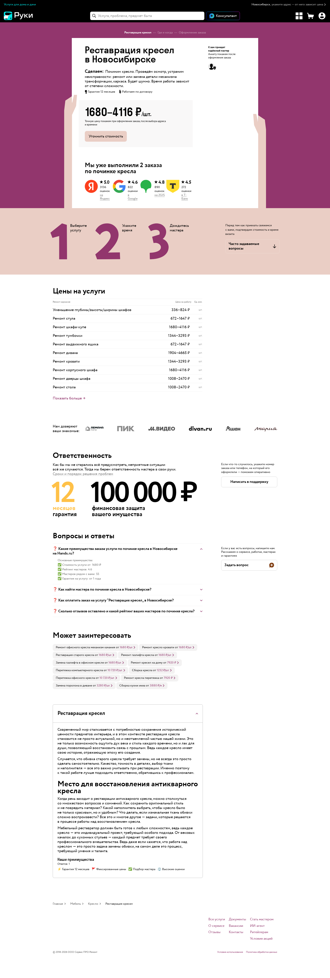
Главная (58, 904)
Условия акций (261, 939)
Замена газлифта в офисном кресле (80, 662)
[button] (289, 5)
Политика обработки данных (261, 952)
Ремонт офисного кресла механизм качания (85, 647)
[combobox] (147, 16)
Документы (237, 919)
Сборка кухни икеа (132, 685)
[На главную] (25, 16)
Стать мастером (261, 919)
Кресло (93, 904)
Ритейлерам (259, 932)
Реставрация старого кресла (75, 655)
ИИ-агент (257, 926)
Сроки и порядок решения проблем (83, 474)
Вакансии (236, 926)
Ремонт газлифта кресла (137, 655)
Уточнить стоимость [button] (106, 136)
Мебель (75, 904)
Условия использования (230, 952)
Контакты (236, 932)
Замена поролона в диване (74, 685)
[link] (95, 647)
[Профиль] (322, 16)
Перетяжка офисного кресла (75, 678)
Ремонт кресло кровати (158, 647)
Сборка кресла (142, 670)
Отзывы (214, 932)
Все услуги (216, 919)
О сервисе (216, 926)
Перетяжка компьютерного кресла (79, 670)
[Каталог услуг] (299, 16)
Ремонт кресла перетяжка (141, 678)
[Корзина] (310, 16)
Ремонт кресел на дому (147, 662)
